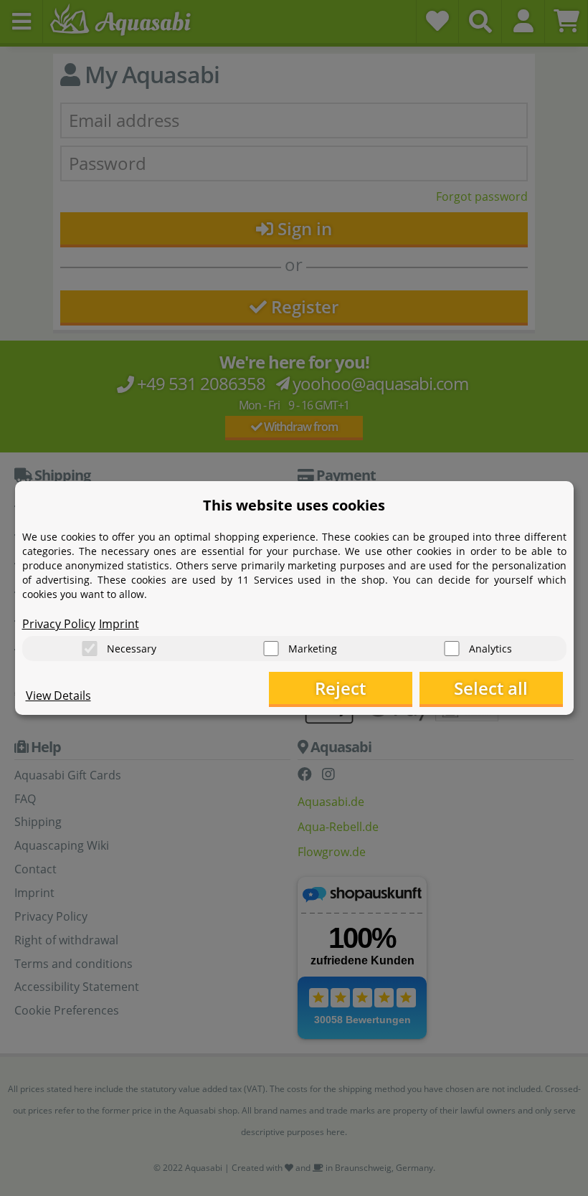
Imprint (119, 624)
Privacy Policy (58, 624)
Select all (491, 688)
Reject (340, 688)
